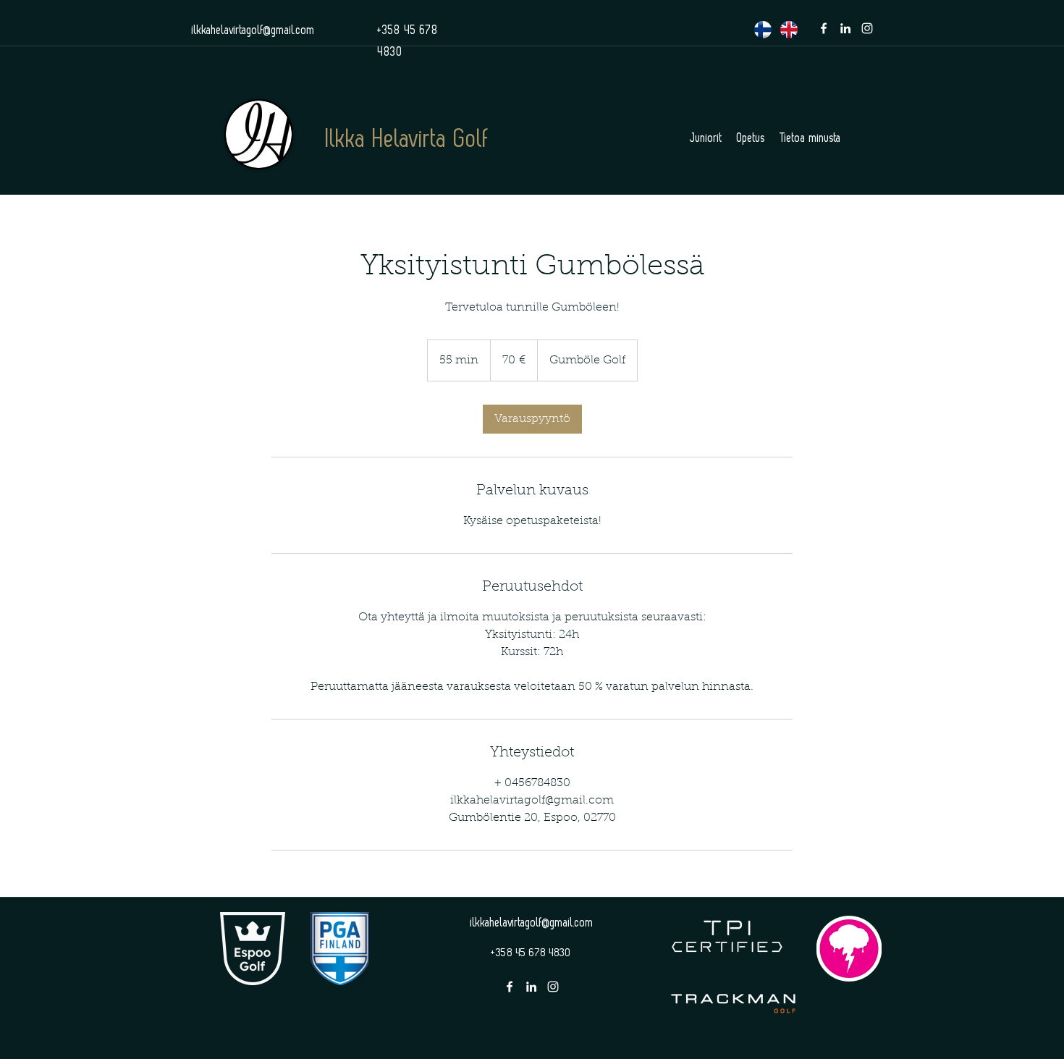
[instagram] (867, 28)
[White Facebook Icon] (823, 28)
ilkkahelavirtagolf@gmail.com (253, 30)
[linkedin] (845, 28)
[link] (532, 419)
